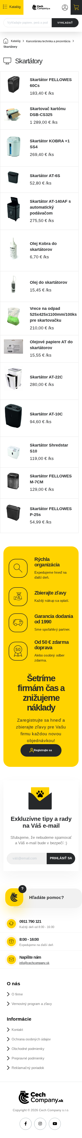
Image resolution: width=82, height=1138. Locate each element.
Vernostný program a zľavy (32, 1004)
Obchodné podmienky (28, 1049)
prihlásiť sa (61, 858)
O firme (17, 994)
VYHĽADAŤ (65, 22)
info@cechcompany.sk (34, 963)
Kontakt (17, 1030)
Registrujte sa (43, 750)
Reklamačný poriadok (28, 1068)
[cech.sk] (41, 7)
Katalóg (15, 41)
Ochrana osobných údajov (31, 1039)
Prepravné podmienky (28, 1058)
